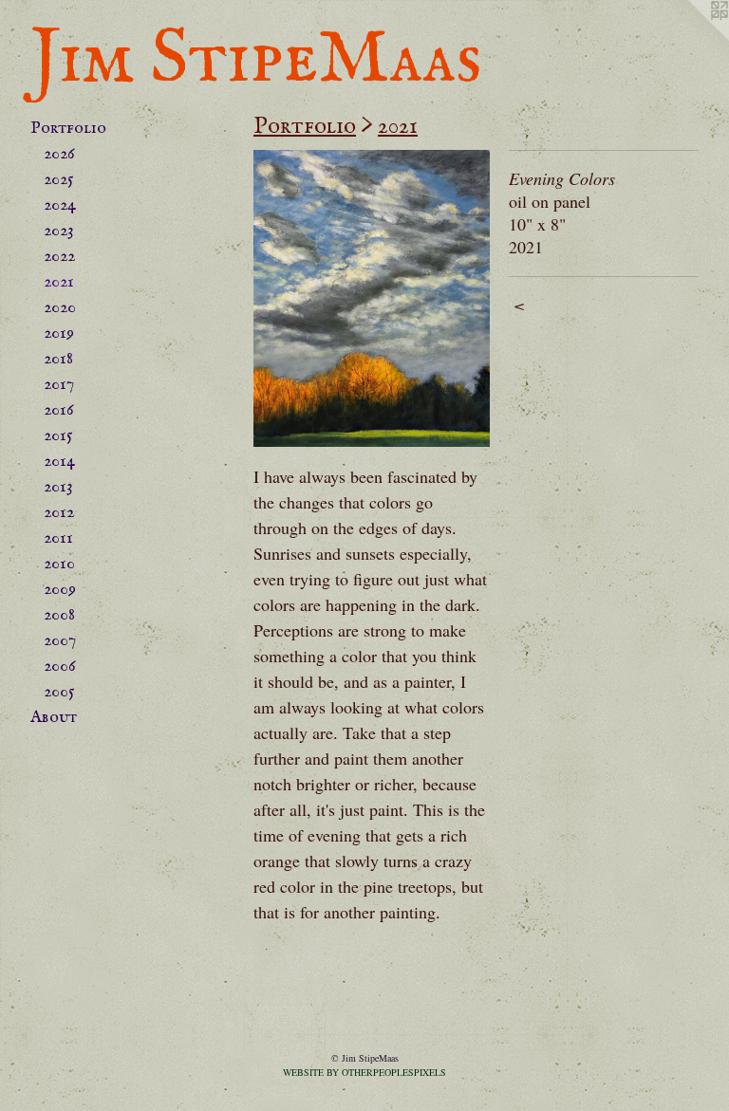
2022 (59, 257)
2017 (59, 385)
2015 (58, 436)
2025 (59, 180)
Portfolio (68, 128)
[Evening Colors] (371, 298)
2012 (59, 513)
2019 (59, 333)
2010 (59, 564)
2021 (59, 282)
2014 (59, 461)
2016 (59, 410)
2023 (59, 231)
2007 (60, 641)
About (53, 718)
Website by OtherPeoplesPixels (364, 1072)
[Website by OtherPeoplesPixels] (691, 38)
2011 (58, 538)
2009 (60, 590)
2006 (60, 666)
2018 (58, 359)
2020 (60, 308)
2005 (59, 692)
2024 (60, 205)
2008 (59, 615)
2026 (59, 154)
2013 (58, 487)
